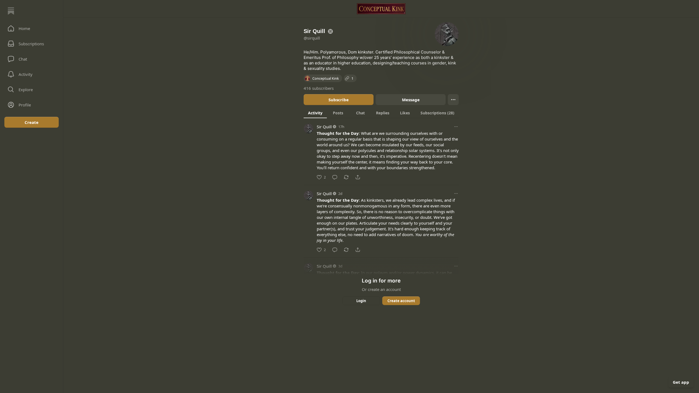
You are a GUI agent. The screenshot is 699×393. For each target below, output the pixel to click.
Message (411, 99)
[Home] (10, 10)
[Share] (357, 177)
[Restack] (346, 177)
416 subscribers (319, 88)
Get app (681, 382)
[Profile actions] (453, 99)
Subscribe (338, 99)
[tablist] (381, 112)
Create (31, 122)
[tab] (315, 112)
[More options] (456, 126)
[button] (31, 28)
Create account (401, 300)
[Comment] (334, 177)
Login (361, 300)
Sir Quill (324, 126)
